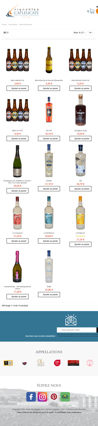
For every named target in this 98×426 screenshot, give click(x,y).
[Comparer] (17, 77)
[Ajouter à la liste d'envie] (14, 77)
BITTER (49, 131)
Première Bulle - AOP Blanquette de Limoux (17, 288)
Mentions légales (53, 409)
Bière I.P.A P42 (17, 131)
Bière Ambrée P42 (17, 80)
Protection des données (76, 409)
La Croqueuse (17, 233)
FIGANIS (49, 181)
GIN (80, 181)
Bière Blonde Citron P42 (80, 80)
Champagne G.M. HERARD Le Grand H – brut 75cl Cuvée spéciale (17, 182)
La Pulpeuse (80, 233)
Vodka (49, 287)
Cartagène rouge (80, 131)
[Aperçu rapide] (21, 77)
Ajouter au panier (18, 88)
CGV (63, 409)
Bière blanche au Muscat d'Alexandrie (49, 80)
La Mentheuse (49, 233)
